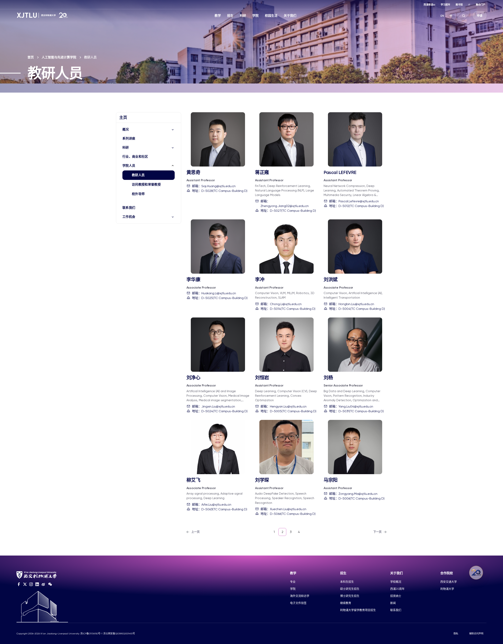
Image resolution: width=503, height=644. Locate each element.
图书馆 (459, 4)
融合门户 (480, 4)
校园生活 (271, 15)
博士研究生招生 (349, 595)
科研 (243, 15)
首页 (31, 57)
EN (442, 15)
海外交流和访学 (299, 595)
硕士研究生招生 (349, 588)
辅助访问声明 (476, 633)
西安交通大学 (448, 581)
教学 (218, 15)
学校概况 (395, 581)
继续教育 (345, 602)
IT (469, 4)
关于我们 (290, 15)
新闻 (393, 602)
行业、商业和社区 (135, 156)
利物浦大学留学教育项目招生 (358, 610)
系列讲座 (128, 138)
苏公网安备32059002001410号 (119, 633)
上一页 (195, 532)
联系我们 (128, 208)
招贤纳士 (395, 595)
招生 (230, 15)
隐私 (455, 633)
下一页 (377, 532)
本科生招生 (347, 581)
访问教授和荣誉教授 (146, 184)
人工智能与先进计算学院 (59, 57)
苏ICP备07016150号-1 (91, 633)
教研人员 (138, 175)
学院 (255, 15)
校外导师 (138, 194)
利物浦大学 (447, 588)
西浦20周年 (397, 588)
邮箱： (214, 186)
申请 (479, 15)
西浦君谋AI (429, 4)
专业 (293, 581)
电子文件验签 (298, 602)
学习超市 (445, 4)
